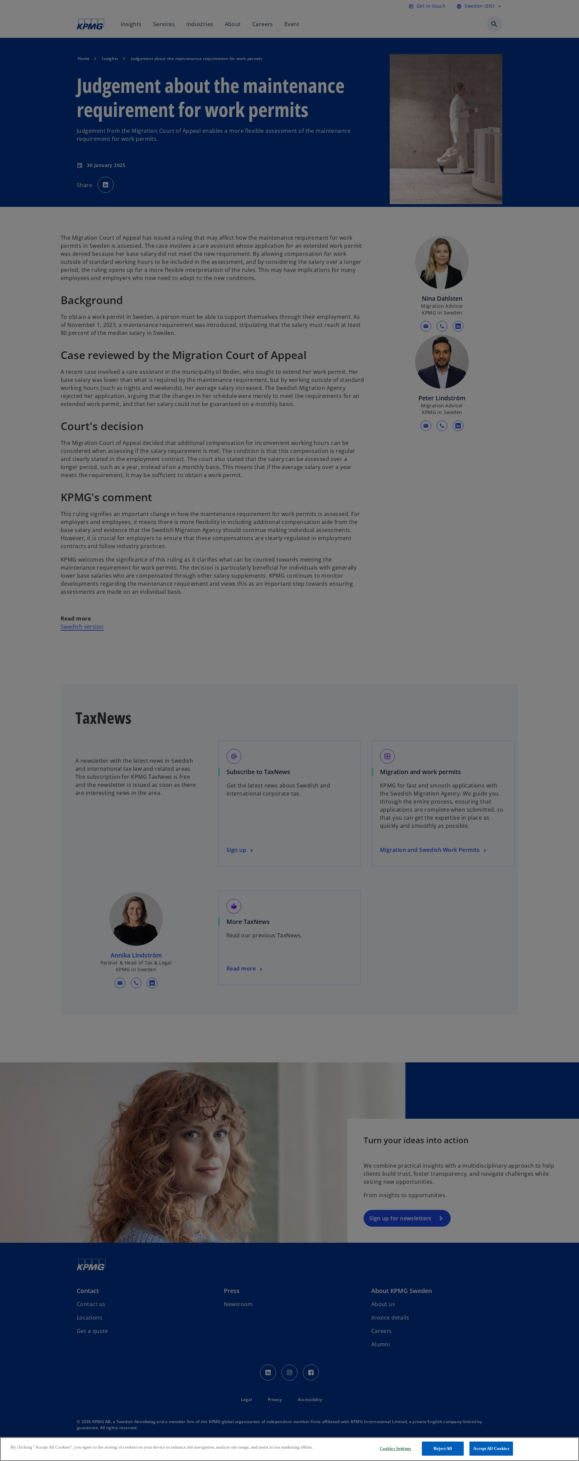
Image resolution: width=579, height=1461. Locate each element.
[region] (289, 1449)
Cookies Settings (395, 1448)
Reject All (443, 1448)
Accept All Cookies (491, 1448)
